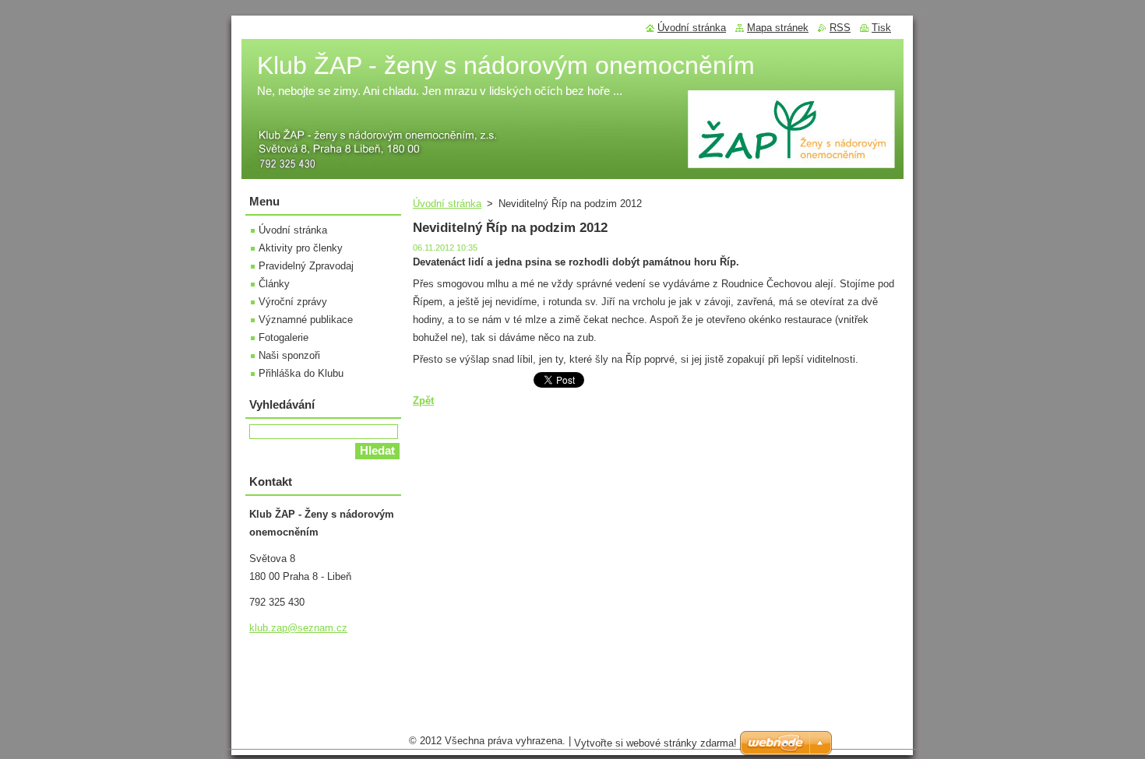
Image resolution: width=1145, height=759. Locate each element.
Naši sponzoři (289, 355)
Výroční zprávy (293, 301)
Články (274, 284)
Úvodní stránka (447, 203)
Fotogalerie (283, 337)
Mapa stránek (778, 27)
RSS (840, 27)
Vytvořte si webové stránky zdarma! (655, 743)
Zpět (423, 400)
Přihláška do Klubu (301, 373)
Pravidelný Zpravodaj (306, 266)
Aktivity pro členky (301, 248)
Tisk (881, 27)
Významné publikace (306, 319)
